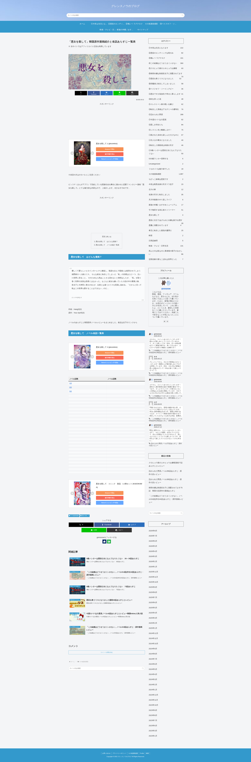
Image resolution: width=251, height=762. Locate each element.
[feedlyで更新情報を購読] (109, 541)
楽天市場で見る (110, 154)
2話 (70, 387)
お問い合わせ (106, 753)
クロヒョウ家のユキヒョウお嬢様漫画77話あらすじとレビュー (165, 464)
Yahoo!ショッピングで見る (109, 159)
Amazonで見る (109, 149)
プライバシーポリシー (119, 753)
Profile (142, 753)
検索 (147, 753)
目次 (104, 237)
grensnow (166, 288)
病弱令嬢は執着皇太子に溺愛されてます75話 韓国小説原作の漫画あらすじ (165, 489)
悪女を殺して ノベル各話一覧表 (107, 245)
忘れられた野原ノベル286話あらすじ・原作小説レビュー (165, 472)
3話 (70, 391)
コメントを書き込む (106, 652)
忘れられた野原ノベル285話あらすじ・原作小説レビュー (165, 480)
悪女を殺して (85, 515)
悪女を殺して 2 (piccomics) (106, 347)
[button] (182, 15)
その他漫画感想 (74, 515)
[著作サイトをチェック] (104, 541)
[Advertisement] (106, 119)
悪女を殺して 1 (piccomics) (106, 144)
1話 (70, 383)
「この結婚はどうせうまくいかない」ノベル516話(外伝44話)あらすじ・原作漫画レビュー (166, 499)
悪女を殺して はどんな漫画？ (107, 241)
